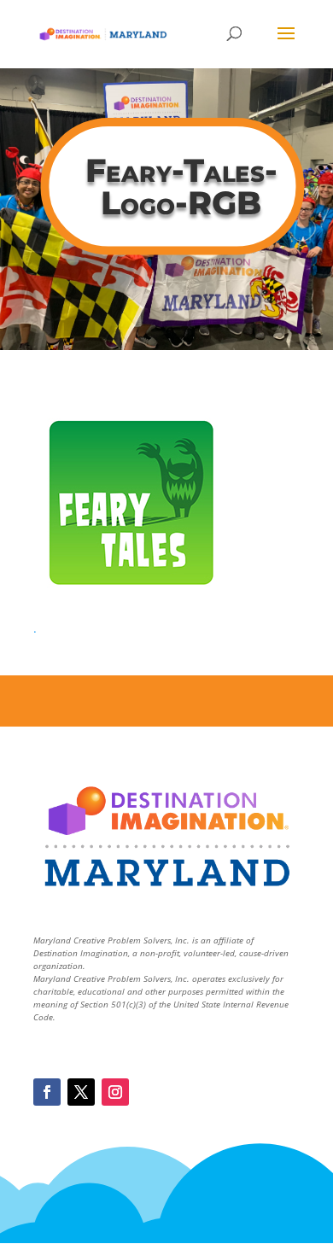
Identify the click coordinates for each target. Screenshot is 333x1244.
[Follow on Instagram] (115, 1092)
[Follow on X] (81, 1092)
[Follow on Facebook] (47, 1092)
